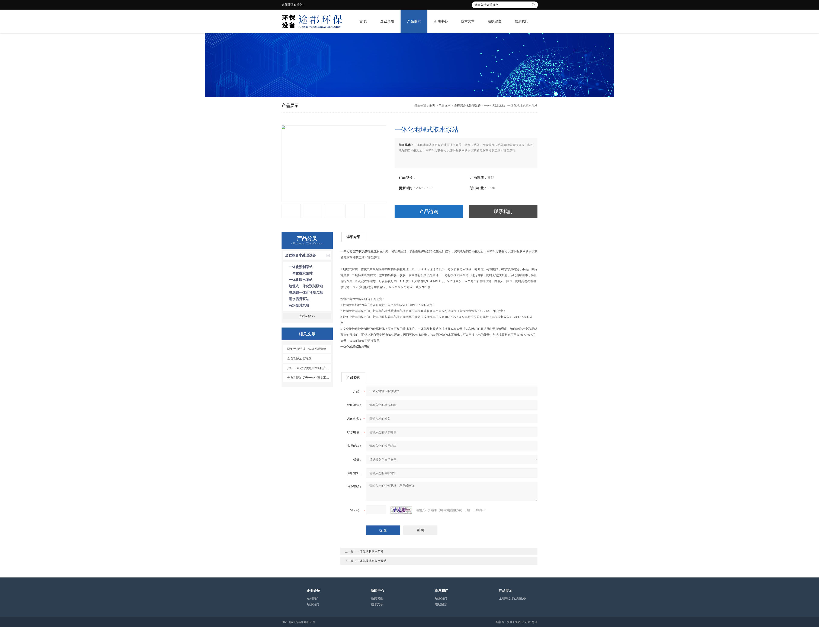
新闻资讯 (377, 598)
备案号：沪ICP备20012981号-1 (516, 622)
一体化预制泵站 (301, 267)
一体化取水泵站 (494, 105)
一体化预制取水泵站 (370, 551)
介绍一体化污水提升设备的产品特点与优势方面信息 (309, 368)
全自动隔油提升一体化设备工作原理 (309, 377)
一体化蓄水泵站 (301, 273)
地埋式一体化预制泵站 (306, 286)
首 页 (363, 21)
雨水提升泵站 (299, 299)
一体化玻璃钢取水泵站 (371, 561)
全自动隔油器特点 (299, 358)
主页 (432, 105)
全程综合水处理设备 (467, 105)
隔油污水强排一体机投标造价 (306, 349)
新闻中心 (441, 21)
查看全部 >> (307, 316)
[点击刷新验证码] (401, 510)
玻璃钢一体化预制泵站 (306, 292)
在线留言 (494, 21)
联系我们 (521, 21)
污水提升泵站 (299, 305)
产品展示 (414, 21)
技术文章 (468, 21)
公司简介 (313, 598)
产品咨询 (429, 211)
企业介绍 (387, 21)
